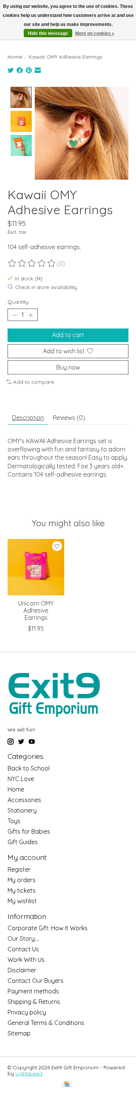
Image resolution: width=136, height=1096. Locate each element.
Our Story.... (23, 938)
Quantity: (18, 302)
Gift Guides (23, 842)
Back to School (28, 768)
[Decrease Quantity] (15, 315)
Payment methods (33, 991)
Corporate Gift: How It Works (48, 928)
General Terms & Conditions (46, 1022)
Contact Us (23, 949)
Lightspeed (28, 1073)
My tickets (22, 890)
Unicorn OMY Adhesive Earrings (36, 610)
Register (19, 869)
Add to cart (68, 335)
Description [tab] (28, 417)
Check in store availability (46, 287)
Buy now (68, 367)
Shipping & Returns (34, 1001)
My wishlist (22, 901)
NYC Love (21, 779)
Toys (14, 821)
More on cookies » (94, 33)
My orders (22, 880)
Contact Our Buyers (35, 980)
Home (15, 57)
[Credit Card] (66, 1084)
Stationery (22, 810)
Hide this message (48, 33)
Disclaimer (22, 970)
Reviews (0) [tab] (69, 417)
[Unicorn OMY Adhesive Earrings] (36, 567)
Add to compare (33, 382)
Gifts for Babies (29, 831)
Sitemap (19, 1033)
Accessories (24, 800)
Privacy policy (27, 1012)
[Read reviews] (32, 263)
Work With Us (26, 959)
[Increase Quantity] (31, 315)
